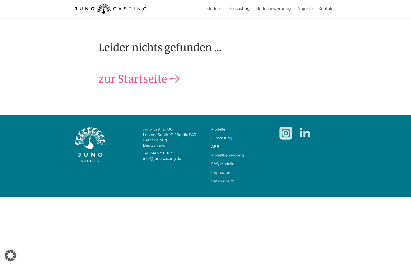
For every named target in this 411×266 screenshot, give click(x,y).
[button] (10, 255)
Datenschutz (222, 181)
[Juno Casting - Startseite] (103, 144)
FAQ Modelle (222, 163)
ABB (215, 146)
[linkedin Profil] (304, 133)
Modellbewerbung (273, 8)
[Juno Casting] (110, 12)
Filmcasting (238, 8)
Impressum (221, 172)
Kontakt (326, 8)
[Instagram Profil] (285, 133)
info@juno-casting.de (162, 158)
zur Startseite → (139, 78)
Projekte (305, 8)
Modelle (214, 8)
